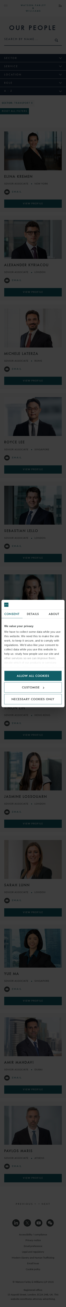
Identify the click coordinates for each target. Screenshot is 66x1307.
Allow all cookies (33, 675)
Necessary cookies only (33, 699)
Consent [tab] (12, 614)
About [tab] (54, 614)
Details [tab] (33, 614)
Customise (31, 687)
